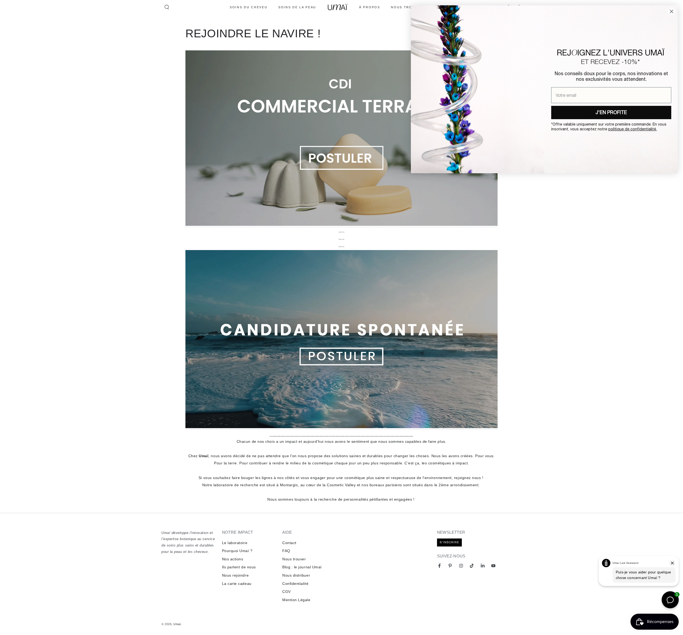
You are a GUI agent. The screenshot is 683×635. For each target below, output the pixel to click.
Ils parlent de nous (239, 567)
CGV (286, 591)
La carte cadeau (237, 583)
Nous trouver (294, 559)
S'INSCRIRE (449, 542)
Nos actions (232, 559)
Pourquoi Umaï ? (237, 551)
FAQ (286, 551)
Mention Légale (296, 600)
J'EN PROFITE (611, 112)
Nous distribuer (296, 575)
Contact (289, 543)
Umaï (177, 624)
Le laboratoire (235, 543)
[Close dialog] (672, 11)
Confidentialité (295, 583)
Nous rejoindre (235, 575)
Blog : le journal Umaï (302, 567)
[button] (166, 7)
